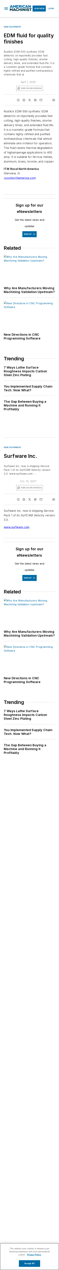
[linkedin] (23, 100)
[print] (53, 100)
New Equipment (12, 27)
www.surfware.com (16, 527)
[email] (40, 100)
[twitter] (29, 100)
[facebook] (18, 100)
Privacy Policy (34, 1255)
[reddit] (35, 100)
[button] (6, 8)
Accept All (29, 1263)
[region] (29, 1256)
